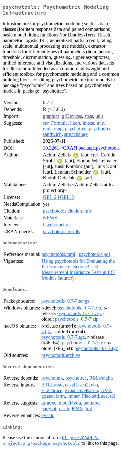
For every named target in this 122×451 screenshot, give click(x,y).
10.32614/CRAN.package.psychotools (81, 148)
